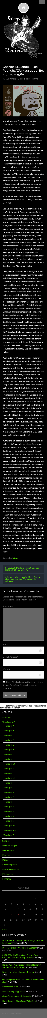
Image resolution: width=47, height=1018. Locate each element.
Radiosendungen (9, 845)
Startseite (6, 717)
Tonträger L (8, 773)
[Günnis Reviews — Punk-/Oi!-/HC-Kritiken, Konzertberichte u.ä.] (23, 8)
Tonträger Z (8, 835)
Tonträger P (8, 792)
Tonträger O (8, 787)
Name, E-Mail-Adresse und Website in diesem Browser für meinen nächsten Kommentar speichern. (23, 685)
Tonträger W (9, 825)
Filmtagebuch (8, 874)
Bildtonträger (8, 850)
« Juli (4, 929)
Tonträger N (8, 783)
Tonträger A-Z (8, 722)
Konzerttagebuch (9, 864)
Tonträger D (8, 740)
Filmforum (6, 879)
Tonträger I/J (9, 764)
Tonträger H (8, 759)
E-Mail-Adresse (10, 657)
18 (11, 914)
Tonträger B (8, 730)
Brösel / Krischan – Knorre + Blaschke (18, 972)
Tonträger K (8, 768)
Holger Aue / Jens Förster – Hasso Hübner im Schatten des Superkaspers (21, 966)
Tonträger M (8, 778)
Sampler (5, 841)
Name (6, 644)
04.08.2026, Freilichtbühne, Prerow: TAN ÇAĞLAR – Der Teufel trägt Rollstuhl (20, 956)
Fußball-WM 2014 (10, 869)
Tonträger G (8, 754)
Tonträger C (8, 735)
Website (6, 669)
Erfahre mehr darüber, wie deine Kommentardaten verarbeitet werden (23, 707)
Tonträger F (8, 749)
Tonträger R (8, 802)
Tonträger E (8, 745)
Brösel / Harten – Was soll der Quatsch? (19, 948)
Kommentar (8, 606)
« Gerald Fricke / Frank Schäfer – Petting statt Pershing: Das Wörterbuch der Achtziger (22, 579)
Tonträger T (8, 811)
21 (29, 914)
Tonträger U (8, 816)
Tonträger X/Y (9, 830)
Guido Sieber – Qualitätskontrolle (16, 996)
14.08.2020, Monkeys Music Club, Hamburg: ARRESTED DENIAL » (22, 569)
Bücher (15, 558)
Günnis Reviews (15, 1013)
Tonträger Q (8, 797)
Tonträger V (8, 821)
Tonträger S (8, 806)
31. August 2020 (10, 79)
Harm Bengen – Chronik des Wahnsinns (19, 1001)
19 (17, 914)
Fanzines (6, 855)
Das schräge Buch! (10, 986)
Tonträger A (8, 726)
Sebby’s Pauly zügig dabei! (13, 991)
